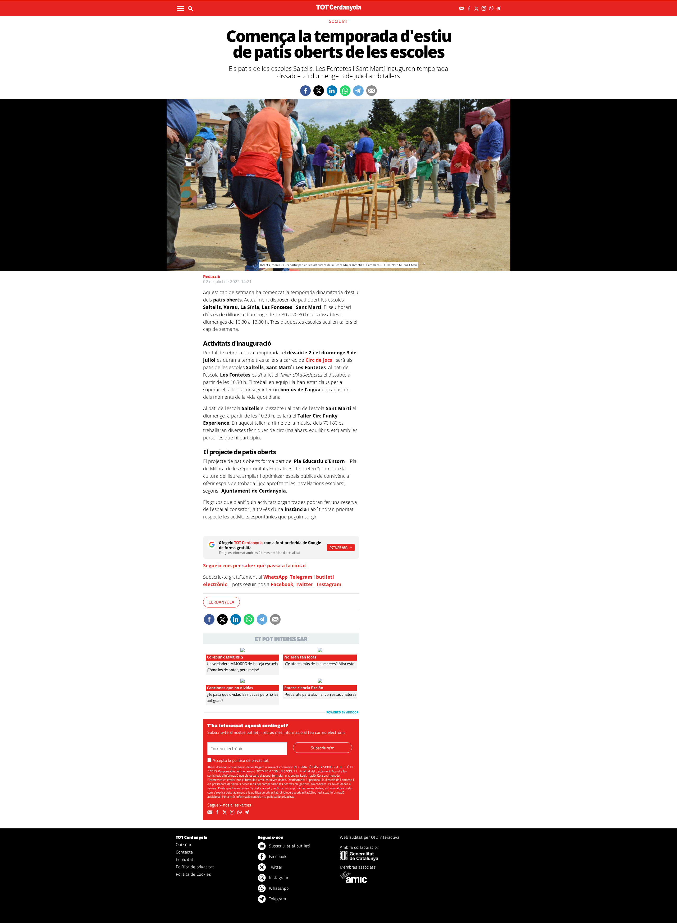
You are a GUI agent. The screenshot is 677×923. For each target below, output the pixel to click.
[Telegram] (499, 8)
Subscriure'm (322, 748)
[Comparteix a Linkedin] (332, 90)
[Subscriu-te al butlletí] (462, 8)
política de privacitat (250, 760)
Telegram (301, 577)
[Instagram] (484, 8)
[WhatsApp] (492, 8)
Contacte (184, 852)
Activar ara (338, 547)
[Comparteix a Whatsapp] (345, 90)
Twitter (304, 584)
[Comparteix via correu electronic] (371, 90)
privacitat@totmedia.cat (312, 792)
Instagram (329, 584)
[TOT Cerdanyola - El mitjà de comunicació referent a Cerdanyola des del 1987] (338, 7)
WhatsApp (275, 577)
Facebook (282, 584)
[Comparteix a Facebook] (305, 90)
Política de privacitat (195, 867)
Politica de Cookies (193, 874)
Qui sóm (183, 844)
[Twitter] (477, 8)
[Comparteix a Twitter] (318, 90)
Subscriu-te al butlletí (289, 846)
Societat (338, 21)
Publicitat (185, 859)
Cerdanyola (221, 602)
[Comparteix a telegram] (358, 90)
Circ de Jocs (318, 360)
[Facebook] (469, 8)
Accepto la (241, 760)
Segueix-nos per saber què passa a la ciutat (254, 565)
